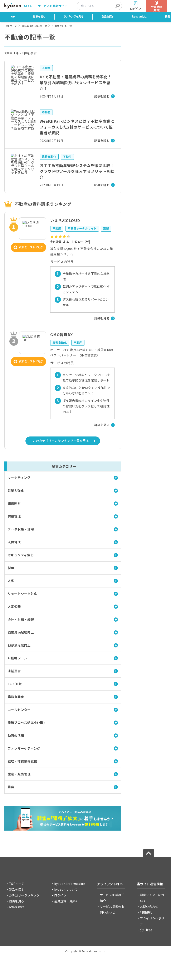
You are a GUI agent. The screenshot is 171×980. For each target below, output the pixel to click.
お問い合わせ (149, 906)
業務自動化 (49, 156)
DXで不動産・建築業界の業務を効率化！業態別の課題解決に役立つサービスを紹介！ (76, 82)
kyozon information (69, 884)
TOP (12, 16)
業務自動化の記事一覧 (34, 25)
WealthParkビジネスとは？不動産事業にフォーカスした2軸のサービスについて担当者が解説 (77, 126)
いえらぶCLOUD (65, 220)
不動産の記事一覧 (62, 25)
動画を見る (16, 901)
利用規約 (146, 912)
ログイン (60, 895)
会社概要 (146, 930)
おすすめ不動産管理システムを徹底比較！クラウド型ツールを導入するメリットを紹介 (77, 171)
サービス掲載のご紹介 (112, 898)
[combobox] (101, 6)
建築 (106, 228)
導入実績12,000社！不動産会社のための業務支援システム (81, 251)
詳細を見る (102, 318)
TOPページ (10, 25)
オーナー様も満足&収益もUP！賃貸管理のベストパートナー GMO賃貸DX (81, 352)
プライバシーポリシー (152, 921)
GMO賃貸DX (61, 334)
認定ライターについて (152, 898)
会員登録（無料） (66, 901)
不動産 (46, 68)
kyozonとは (139, 16)
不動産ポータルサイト (82, 228)
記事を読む (39, 16)
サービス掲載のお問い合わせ (112, 909)
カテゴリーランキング (24, 895)
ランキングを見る (73, 16)
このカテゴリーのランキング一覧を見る (61, 440)
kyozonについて (66, 889)
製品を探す (108, 16)
